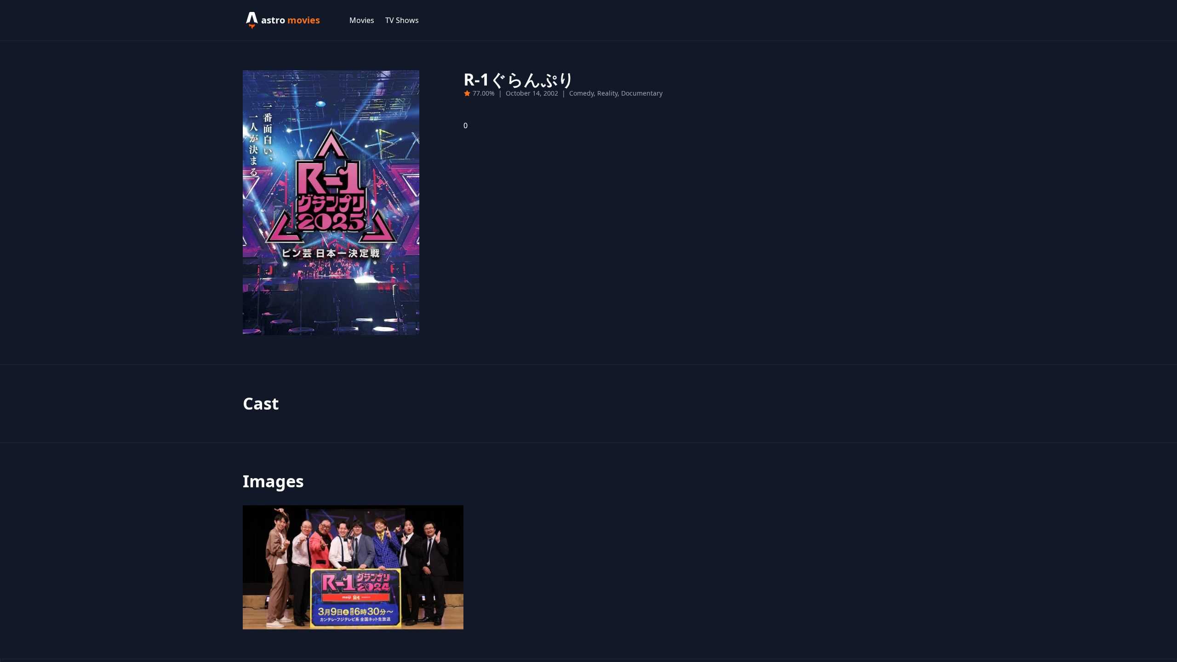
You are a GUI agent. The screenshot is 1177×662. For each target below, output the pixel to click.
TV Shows (402, 20)
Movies (361, 20)
